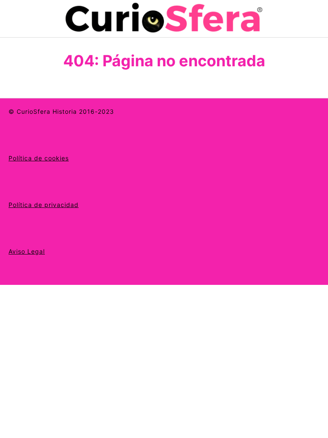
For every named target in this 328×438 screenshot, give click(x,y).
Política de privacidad (44, 204)
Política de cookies (39, 158)
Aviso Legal (27, 251)
